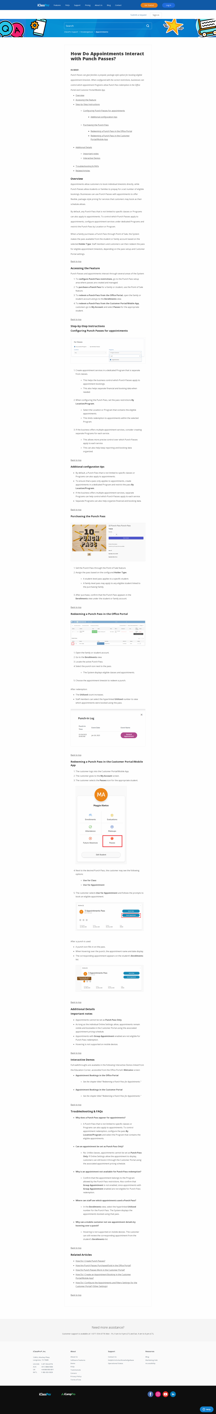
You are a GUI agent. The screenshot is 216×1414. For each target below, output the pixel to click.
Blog (109, 5)
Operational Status (115, 1363)
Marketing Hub (152, 1360)
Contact (118, 5)
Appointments (102, 32)
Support (77, 5)
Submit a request (138, 15)
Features (57, 5)
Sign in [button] (156, 15)
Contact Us (112, 1357)
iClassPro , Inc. (39, 1351)
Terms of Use (75, 1380)
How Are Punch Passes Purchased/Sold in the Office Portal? (103, 1265)
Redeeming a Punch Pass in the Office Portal (111, 131)
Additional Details (84, 147)
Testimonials (75, 1370)
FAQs (67, 5)
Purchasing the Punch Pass (96, 125)
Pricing (87, 5)
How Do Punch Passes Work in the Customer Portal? (100, 1270)
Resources (150, 1351)
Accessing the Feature (86, 100)
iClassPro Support (71, 32)
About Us (98, 5)
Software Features (77, 1360)
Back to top (76, 261)
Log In (168, 5)
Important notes (91, 153)
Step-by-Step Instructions (88, 104)
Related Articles (83, 170)
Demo (72, 1363)
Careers (73, 1373)
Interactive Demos (91, 158)
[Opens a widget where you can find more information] (207, 1409)
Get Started (149, 5)
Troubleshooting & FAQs (87, 166)
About (73, 1351)
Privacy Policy (76, 1376)
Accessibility (150, 1363)
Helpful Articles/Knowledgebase (121, 1360)
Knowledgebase (87, 32)
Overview (80, 95)
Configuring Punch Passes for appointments (104, 110)
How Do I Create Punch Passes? (90, 1261)
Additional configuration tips (104, 117)
